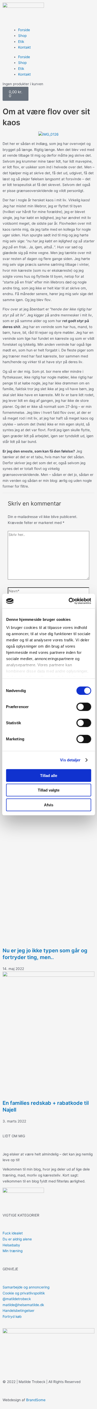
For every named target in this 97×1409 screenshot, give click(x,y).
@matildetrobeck (17, 1299)
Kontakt (24, 47)
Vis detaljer (70, 760)
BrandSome (36, 1400)
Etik (21, 41)
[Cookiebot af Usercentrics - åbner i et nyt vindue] (69, 601)
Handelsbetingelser (18, 1310)
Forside (24, 30)
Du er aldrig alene (17, 1239)
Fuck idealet (13, 1233)
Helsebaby (11, 1245)
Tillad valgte (48, 790)
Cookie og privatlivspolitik (24, 1293)
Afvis (48, 804)
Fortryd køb (12, 1316)
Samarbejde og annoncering (26, 1287)
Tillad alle (48, 775)
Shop (22, 36)
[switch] (83, 706)
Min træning (13, 1251)
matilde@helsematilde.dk (23, 1305)
